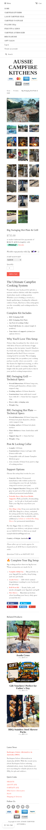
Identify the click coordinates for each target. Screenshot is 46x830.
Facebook (13, 807)
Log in (6, 45)
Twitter (8, 807)
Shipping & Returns (14, 797)
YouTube (18, 807)
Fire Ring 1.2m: (15, 509)
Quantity (10, 264)
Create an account (11, 49)
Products (15, 91)
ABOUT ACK (12, 785)
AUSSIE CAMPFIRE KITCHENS (23, 67)
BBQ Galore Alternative (16, 791)
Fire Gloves (13, 593)
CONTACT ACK (13, 788)
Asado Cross (14, 580)
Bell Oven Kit (14, 587)
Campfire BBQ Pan (16, 572)
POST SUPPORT (14, 257)
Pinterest (27, 807)
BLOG (9, 794)
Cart (40, 3)
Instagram (22, 807)
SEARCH (10, 782)
